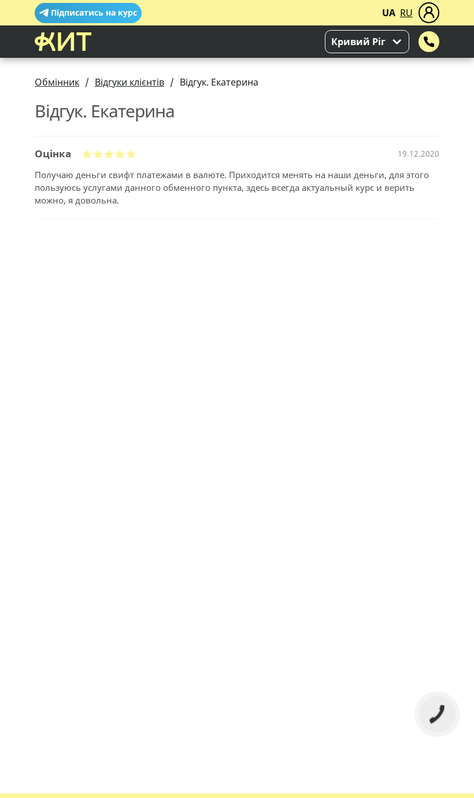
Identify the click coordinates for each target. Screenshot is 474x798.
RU (406, 12)
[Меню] (429, 12)
